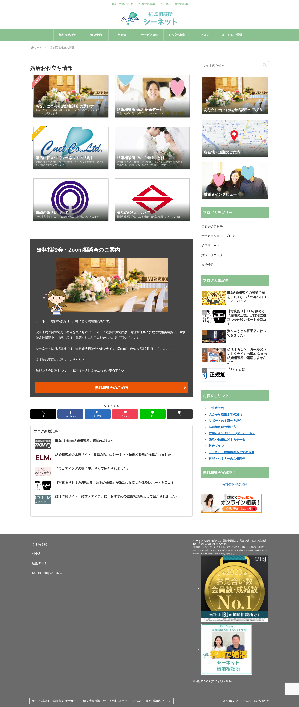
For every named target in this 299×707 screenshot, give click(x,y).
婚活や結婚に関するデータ (227, 439)
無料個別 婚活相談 (234, 484)
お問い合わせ (118, 701)
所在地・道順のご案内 (47, 573)
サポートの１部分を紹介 (225, 420)
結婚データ (41, 563)
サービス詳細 (40, 701)
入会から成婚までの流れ (225, 414)
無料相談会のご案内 (111, 388)
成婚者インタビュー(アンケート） (232, 433)
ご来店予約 (216, 408)
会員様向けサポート (66, 701)
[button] (180, 414)
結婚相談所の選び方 (222, 427)
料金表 (36, 553)
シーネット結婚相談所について (151, 701)
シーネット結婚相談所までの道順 (231, 452)
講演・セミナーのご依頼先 (227, 458)
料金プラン (216, 446)
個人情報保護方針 (94, 701)
